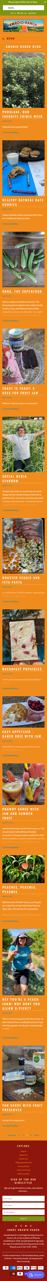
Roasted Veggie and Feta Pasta (21, 579)
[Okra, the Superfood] (23, 259)
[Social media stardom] (23, 444)
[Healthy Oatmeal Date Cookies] (23, 168)
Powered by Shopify (20, 1258)
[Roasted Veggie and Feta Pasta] (23, 546)
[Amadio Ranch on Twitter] (16, 1226)
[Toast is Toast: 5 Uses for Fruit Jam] (23, 356)
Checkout (32, 13)
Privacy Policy (23, 1166)
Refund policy (23, 1174)
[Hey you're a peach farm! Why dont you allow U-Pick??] (23, 962)
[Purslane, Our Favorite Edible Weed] (23, 80)
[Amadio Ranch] (23, 26)
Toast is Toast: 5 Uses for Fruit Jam (20, 390)
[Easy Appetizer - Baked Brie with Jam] (23, 711)
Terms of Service (24, 1170)
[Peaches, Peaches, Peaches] (23, 869)
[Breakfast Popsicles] (23, 637)
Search (23, 1151)
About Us (23, 1155)
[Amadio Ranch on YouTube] (26, 1226)
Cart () (23, 13)
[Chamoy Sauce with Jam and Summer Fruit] (23, 784)
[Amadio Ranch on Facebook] (21, 1226)
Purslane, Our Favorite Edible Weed (22, 114)
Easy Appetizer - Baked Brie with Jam (21, 733)
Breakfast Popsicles (22, 669)
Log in (13, 13)
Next (37, 1135)
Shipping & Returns (23, 1162)
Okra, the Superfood (22, 291)
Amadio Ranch (14, 1255)
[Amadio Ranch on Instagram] (30, 1226)
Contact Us (23, 1159)
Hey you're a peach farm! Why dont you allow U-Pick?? (21, 1004)
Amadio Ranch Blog (23, 46)
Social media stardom (14, 478)
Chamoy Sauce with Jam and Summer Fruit (20, 813)
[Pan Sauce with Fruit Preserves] (23, 1073)
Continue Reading (10, 132)
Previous (12, 1135)
